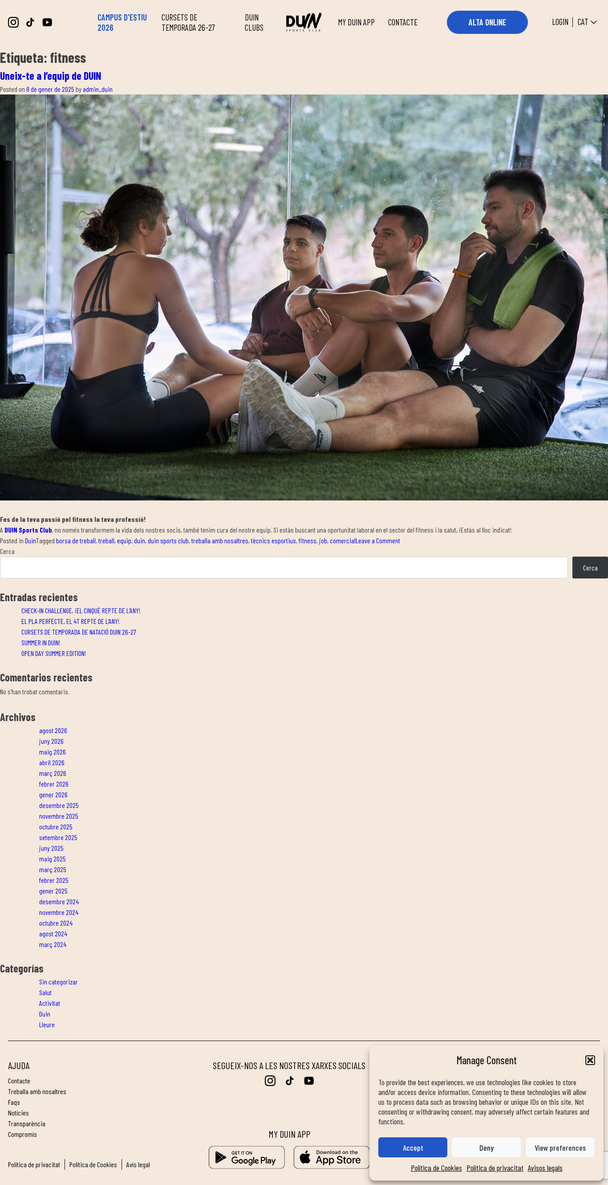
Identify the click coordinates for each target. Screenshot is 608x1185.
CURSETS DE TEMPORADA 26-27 (188, 22)
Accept (413, 1147)
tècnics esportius (273, 540)
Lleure (47, 1024)
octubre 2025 (56, 826)
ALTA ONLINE (487, 22)
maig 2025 (52, 858)
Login (560, 22)
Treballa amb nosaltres (37, 1091)
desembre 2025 (59, 805)
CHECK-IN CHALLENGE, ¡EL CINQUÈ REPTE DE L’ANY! (81, 610)
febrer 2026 (54, 783)
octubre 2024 (56, 922)
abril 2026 (52, 762)
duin (139, 540)
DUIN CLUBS (254, 22)
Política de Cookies (436, 1168)
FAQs (14, 1102)
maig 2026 (52, 751)
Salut (45, 992)
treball (106, 540)
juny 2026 (51, 741)
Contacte (19, 1080)
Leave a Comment (378, 540)
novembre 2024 (58, 912)
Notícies (18, 1112)
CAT (583, 21)
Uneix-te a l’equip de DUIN (50, 75)
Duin (30, 540)
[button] (590, 1060)
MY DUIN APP (356, 22)
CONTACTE (402, 22)
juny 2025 (51, 848)
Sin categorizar (58, 981)
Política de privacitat (494, 1168)
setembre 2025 (58, 837)
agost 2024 (53, 933)
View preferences (560, 1147)
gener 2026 (53, 794)
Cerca (7, 551)
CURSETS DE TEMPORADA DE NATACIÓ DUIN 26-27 (78, 631)
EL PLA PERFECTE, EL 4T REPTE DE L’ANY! (70, 621)
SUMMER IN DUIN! (41, 642)
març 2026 (52, 773)
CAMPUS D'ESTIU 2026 (122, 22)
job (323, 540)
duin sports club (168, 540)
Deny (486, 1147)
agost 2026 (53, 730)
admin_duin (98, 89)
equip (124, 540)
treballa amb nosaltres (219, 540)
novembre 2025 (58, 816)
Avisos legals (545, 1168)
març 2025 (52, 869)
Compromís (22, 1134)
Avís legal (138, 1164)
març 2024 (52, 944)
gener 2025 (53, 890)
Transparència (26, 1123)
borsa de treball (76, 540)
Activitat (49, 1003)
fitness (307, 540)
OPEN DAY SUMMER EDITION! (53, 653)
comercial (343, 540)
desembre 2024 (59, 901)
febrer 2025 (54, 880)
